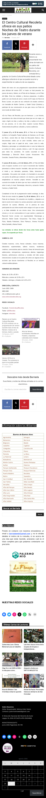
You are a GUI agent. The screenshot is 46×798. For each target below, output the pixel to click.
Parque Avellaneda (10, 468)
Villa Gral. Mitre (8, 490)
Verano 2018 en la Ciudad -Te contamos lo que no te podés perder (10, 360)
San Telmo (7, 482)
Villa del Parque (8, 487)
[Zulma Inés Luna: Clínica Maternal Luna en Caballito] (12, 636)
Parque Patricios (29, 471)
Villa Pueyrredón (9, 496)
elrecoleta (12, 313)
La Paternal (7, 457)
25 (11, 784)
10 (5, 775)
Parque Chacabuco (30, 468)
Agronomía (7, 437)
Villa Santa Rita (29, 498)
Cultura (9, 15)
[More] (33, 45)
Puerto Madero (8, 473)
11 (11, 775)
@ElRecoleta (11, 311)
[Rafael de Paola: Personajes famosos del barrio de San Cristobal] (34, 681)
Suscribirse (36, 389)
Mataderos (7, 460)
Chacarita (6, 451)
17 (5, 780)
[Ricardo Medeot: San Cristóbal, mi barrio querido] (12, 681)
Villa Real (27, 496)
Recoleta (27, 473)
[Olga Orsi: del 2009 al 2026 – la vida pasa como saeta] (12, 659)
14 (29, 775)
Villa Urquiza (28, 501)
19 (18, 780)
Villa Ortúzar (28, 493)
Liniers (26, 457)
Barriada (7, 37)
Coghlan (27, 446)
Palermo (27, 465)
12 (18, 775)
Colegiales (6, 448)
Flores (26, 451)
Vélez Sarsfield (29, 482)
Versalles (6, 485)
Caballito (6, 446)
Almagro (27, 437)
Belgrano (6, 443)
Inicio (3, 15)
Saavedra (27, 476)
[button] (3, 10)
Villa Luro (6, 493)
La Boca (26, 454)
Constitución (28, 448)
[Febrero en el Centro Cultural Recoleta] (12, 327)
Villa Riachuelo (8, 498)
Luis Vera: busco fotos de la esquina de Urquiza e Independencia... (34, 647)
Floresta (6, 454)
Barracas (27, 440)
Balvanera (6, 440)
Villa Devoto (28, 487)
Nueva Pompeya (29, 462)
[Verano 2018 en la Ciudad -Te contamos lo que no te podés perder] (11, 350)
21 (29, 780)
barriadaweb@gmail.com (19, 534)
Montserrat (28, 460)
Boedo (26, 443)
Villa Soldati (7, 501)
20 (23, 780)
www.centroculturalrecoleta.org (11, 297)
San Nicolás (28, 479)
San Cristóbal (8, 479)
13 (23, 775)
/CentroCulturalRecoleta (16, 308)
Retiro (5, 476)
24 (5, 784)
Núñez (5, 465)
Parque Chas (7, 471)
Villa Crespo (28, 485)
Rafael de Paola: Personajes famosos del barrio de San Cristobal (34, 692)
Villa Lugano (28, 490)
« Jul (22, 791)
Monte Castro (8, 462)
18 (11, 780)
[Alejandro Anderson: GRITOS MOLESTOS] (34, 659)
